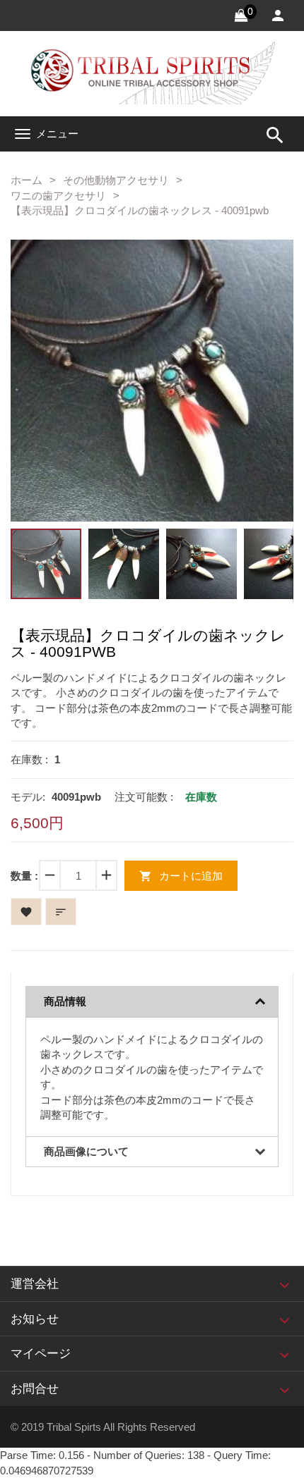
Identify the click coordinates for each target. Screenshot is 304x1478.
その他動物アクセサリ (116, 180)
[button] (261, 272)
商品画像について (86, 1151)
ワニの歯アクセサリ (58, 196)
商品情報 (65, 1001)
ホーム (26, 180)
